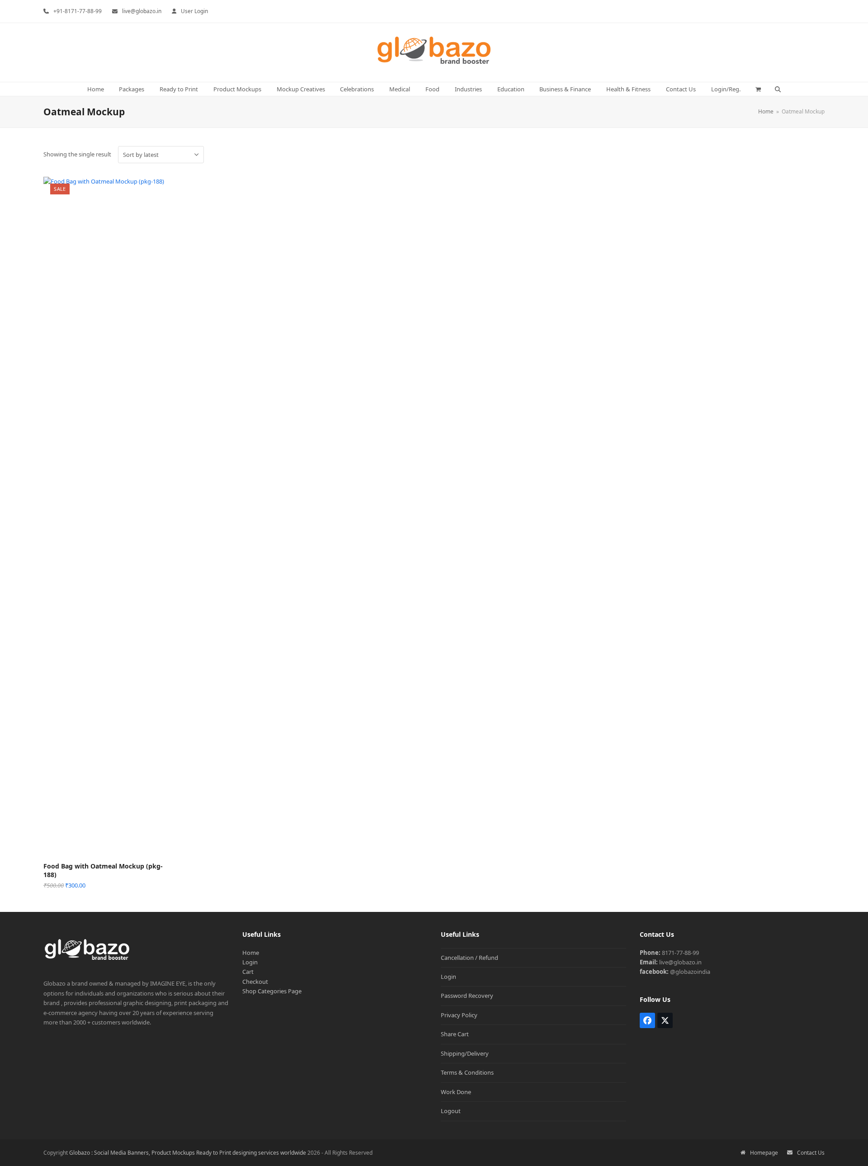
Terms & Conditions (467, 1072)
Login (250, 962)
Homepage (764, 1153)
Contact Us (811, 1153)
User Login (194, 11)
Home (250, 953)
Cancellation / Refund (469, 958)
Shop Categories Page (272, 991)
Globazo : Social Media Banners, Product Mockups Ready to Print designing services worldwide (187, 1153)
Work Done (456, 1092)
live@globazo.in (141, 11)
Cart (248, 972)
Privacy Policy (459, 1015)
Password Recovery (467, 995)
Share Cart (455, 1034)
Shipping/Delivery (465, 1053)
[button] (758, 89)
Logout (451, 1111)
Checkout (255, 981)
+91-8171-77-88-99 (77, 11)
